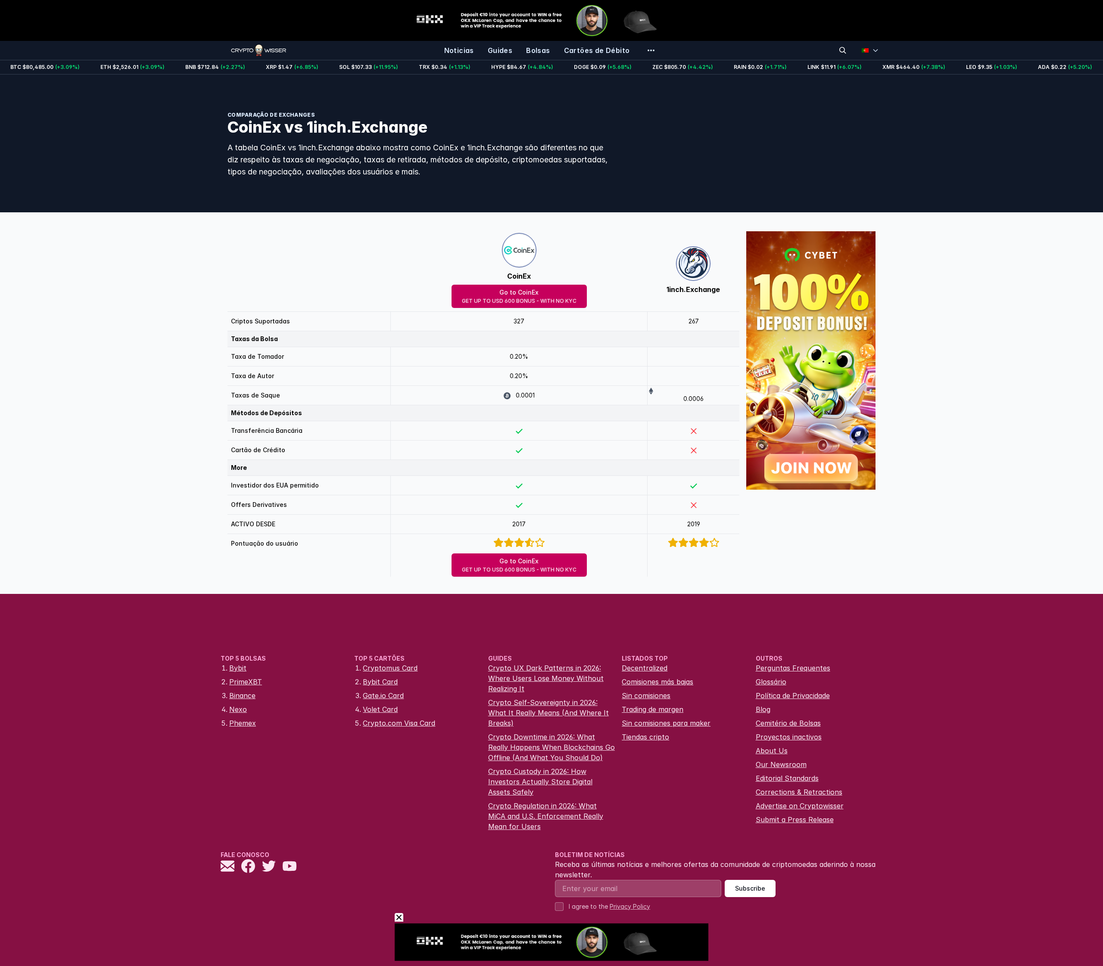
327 (519, 321)
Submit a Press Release (795, 819)
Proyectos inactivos (789, 737)
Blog (763, 709)
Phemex (242, 723)
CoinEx (519, 276)
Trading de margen (652, 709)
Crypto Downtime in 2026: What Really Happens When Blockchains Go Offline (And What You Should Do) (551, 747)
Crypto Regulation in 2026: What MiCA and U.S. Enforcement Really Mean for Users (545, 816)
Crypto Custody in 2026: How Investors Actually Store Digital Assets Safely (540, 781)
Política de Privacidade (793, 695)
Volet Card (380, 709)
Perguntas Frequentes (793, 668)
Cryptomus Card (390, 668)
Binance (242, 695)
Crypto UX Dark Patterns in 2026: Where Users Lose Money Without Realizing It (546, 678)
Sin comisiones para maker (666, 723)
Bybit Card (380, 681)
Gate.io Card (383, 695)
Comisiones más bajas (657, 681)
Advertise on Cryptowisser (800, 805)
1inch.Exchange (693, 289)
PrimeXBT (245, 681)
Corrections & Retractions (799, 792)
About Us (772, 750)
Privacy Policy (630, 906)
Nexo (238, 709)
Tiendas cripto (645, 737)
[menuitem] (459, 50)
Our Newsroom (781, 764)
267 (694, 321)
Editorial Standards (787, 778)
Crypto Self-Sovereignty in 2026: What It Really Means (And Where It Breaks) (548, 712)
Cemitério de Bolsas (788, 723)
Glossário (771, 681)
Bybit (237, 668)
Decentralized (644, 668)
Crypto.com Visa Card (399, 723)
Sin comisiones (646, 695)
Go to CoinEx (519, 296)
